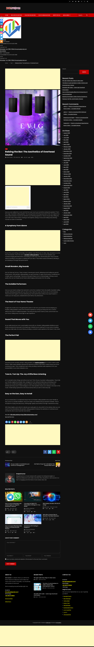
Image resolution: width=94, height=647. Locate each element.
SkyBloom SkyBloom (30, 529)
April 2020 (66, 224)
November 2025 (68, 153)
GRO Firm (46, 518)
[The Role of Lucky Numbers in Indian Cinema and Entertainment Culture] (37, 586)
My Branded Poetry (68, 607)
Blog (65, 231)
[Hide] (0, 44)
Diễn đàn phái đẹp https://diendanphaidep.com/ (23, 414)
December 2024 (68, 178)
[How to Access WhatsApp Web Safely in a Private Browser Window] (14, 519)
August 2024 (67, 187)
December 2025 (68, 151)
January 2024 (67, 203)
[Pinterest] (75, 1)
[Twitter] (72, 1)
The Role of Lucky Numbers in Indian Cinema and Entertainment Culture (50, 585)
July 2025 (66, 162)
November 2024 (68, 181)
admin (7, 508)
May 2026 (66, 140)
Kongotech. (58, 622)
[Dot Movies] (18, 8)
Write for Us (56, 15)
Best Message (67, 598)
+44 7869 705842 (10, 49)
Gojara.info (66, 123)
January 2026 (67, 149)
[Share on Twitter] (49, 452)
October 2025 (67, 156)
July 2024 (66, 190)
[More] (26, 420)
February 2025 (67, 174)
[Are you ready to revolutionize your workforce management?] (7, 465)
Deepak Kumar (9, 157)
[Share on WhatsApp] (54, 452)
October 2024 (67, 183)
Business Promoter (29, 508)
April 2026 (66, 142)
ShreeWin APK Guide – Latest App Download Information (45, 594)
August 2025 (67, 160)
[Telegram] (23, 420)
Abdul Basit (46, 507)
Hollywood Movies (30, 15)
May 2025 (66, 167)
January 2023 (67, 212)
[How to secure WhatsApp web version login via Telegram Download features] (14, 497)
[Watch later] (84, 1)
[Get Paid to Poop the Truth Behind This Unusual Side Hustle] (58, 465)
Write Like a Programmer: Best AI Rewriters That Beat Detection (51, 515)
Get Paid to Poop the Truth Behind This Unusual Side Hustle (44, 464)
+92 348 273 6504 (10, 595)
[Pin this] (58, 452)
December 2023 (68, 206)
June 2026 (66, 137)
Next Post (57, 460)
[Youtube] (78, 1)
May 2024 (66, 194)
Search (64, 69)
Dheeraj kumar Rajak (69, 117)
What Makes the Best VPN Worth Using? (51, 504)
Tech (11, 63)
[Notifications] (87, 1)
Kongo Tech (67, 603)
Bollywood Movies (16, 15)
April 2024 (66, 197)
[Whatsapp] (15, 420)
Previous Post (8, 460)
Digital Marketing (68, 236)
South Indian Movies (44, 15)
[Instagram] (81, 1)
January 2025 (67, 176)
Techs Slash (67, 601)
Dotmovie (48, 622)
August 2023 (67, 208)
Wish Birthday (67, 605)
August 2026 (67, 133)
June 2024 (66, 192)
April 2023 (66, 210)
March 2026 (67, 144)
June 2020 (66, 222)
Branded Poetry (67, 596)
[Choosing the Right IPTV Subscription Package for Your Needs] (32, 497)
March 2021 (66, 219)
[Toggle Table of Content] (27, 207)
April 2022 (66, 217)
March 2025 (66, 172)
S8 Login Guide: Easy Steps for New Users (72, 80)
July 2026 (66, 135)
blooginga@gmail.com (21, 49)
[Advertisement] (32, 79)
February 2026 (67, 146)
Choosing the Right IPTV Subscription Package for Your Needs (32, 505)
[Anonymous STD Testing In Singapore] (32, 519)
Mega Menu (66, 15)
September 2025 (68, 158)
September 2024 (68, 185)
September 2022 (68, 215)
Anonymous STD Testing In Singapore (31, 526)
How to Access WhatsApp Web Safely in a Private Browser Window (13, 527)
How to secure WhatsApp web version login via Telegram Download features (13, 505)
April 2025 (66, 169)
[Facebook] (69, 1)
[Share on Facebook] (45, 452)
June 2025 (66, 165)
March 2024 (67, 199)
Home (6, 15)
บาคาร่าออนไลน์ (67, 610)
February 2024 (67, 201)
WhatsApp (2, 49)
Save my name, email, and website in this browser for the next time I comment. (26, 559)
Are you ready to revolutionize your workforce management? (20, 464)
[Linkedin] (9, 420)
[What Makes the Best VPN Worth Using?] (51, 497)
